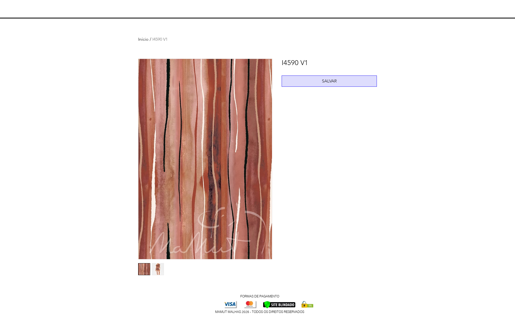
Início (143, 39)
